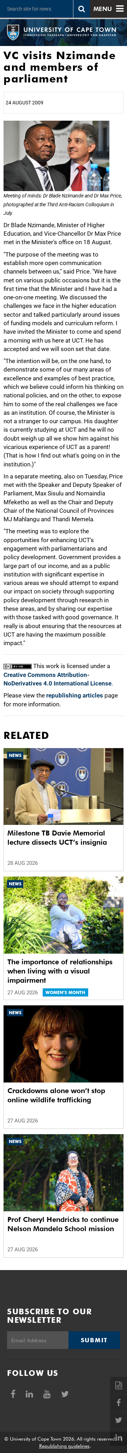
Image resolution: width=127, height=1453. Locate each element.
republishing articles (74, 695)
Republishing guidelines (64, 1446)
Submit (94, 1340)
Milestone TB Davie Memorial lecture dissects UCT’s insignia (57, 837)
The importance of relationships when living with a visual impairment (60, 971)
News (15, 755)
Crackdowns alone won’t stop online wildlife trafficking (56, 1095)
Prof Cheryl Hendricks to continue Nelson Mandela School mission (63, 1224)
